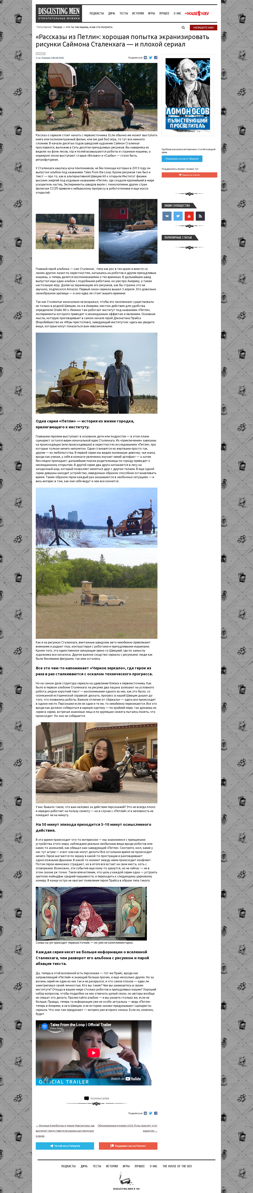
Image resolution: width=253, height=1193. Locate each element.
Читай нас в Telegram (67, 1146)
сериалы (41, 53)
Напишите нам (204, 27)
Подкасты (97, 13)
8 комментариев (99, 1098)
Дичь (111, 13)
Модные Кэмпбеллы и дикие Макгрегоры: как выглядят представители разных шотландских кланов (65, 1130)
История (138, 13)
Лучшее (164, 13)
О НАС (177, 13)
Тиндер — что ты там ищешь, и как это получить (83, 27)
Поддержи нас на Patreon (130, 1146)
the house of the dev (196, 13)
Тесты (123, 13)
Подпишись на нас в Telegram (182, 158)
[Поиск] (183, 27)
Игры (151, 13)
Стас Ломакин (43, 58)
